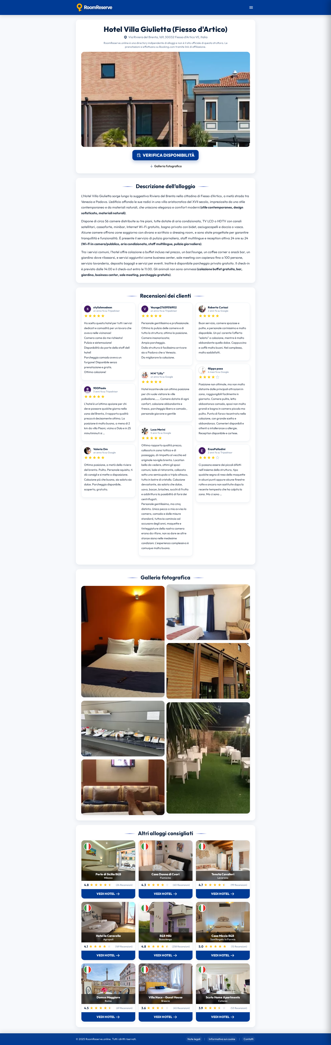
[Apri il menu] (251, 7)
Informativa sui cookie (222, 1039)
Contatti (248, 1039)
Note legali (194, 1039)
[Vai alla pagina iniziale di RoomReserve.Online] (94, 7)
